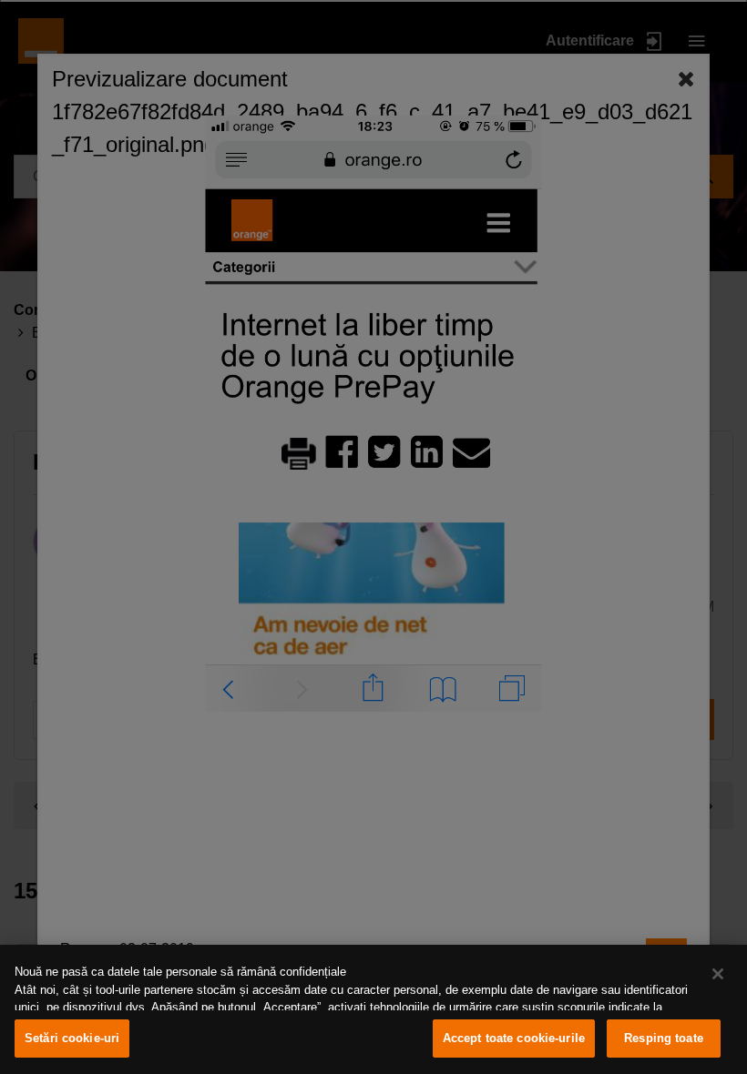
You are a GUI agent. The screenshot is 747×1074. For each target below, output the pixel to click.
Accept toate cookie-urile (514, 1038)
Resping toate (663, 1038)
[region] (373, 1009)
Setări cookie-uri (72, 1038)
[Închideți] (718, 974)
